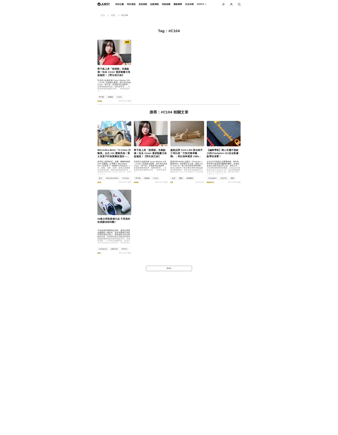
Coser (119, 97)
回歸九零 (114, 249)
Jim (171, 182)
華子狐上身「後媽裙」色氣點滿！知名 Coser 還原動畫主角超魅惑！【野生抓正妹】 (113, 71)
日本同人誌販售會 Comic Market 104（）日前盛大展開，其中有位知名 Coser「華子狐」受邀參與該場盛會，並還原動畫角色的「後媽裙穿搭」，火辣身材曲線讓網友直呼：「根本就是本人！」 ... (114, 85)
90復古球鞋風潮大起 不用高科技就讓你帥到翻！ (113, 220)
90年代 (124, 249)
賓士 (100, 178)
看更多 (169, 268)
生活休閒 (189, 4)
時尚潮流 (131, 4)
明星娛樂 (166, 4)
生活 (173, 178)
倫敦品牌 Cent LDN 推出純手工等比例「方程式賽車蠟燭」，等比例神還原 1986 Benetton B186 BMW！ (186, 153)
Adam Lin (210, 182)
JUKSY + (201, 4)
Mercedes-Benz (112, 178)
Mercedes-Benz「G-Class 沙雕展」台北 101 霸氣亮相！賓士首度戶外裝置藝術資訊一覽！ (114, 153)
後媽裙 (110, 97)
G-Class (126, 178)
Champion (212, 178)
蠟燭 (181, 178)
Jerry (99, 182)
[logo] (103, 4)
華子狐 (101, 97)
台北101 (223, 178)
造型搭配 (143, 4)
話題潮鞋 (154, 4)
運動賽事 (177, 4)
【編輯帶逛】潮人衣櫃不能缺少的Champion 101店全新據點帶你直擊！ (223, 153)
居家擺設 (190, 178)
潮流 (232, 178)
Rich (99, 253)
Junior (99, 101)
